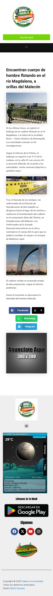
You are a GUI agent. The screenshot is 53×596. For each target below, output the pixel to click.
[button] (26, 47)
